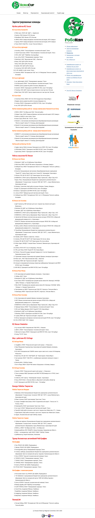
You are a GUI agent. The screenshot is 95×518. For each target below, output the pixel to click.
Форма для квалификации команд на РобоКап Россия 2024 (74, 77)
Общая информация (72, 46)
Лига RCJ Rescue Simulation (74, 90)
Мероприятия (34, 13)
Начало (19, 13)
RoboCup (25, 13)
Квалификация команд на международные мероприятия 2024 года (75, 71)
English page (60, 13)
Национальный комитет (47, 13)
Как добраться (70, 59)
